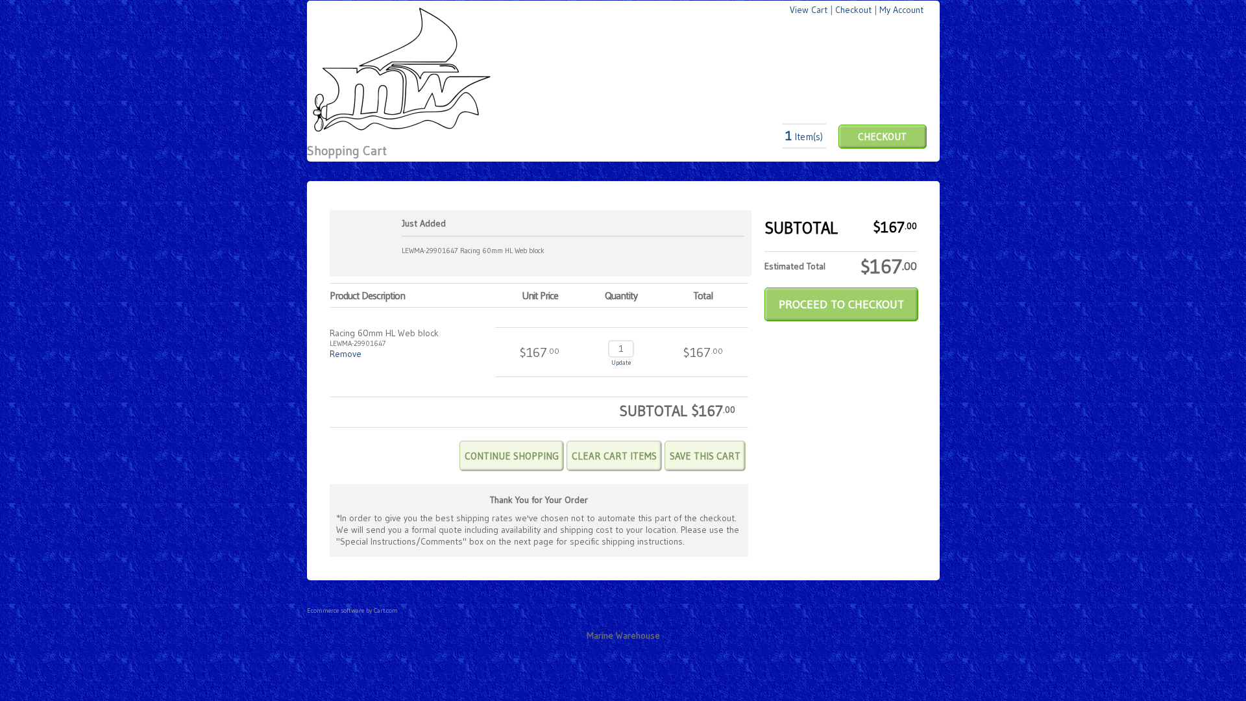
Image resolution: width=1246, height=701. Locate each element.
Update (621, 362)
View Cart (808, 10)
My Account (901, 10)
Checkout (853, 10)
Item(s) (804, 136)
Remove (345, 354)
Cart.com (386, 610)
